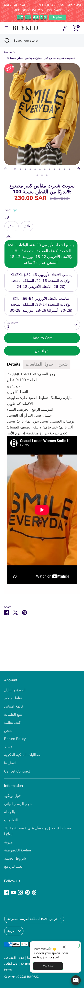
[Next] (78, 168)
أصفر (11, 226)
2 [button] (20, 169)
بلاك (27, 226)
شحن (8, 730)
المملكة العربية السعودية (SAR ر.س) (32, 919)
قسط (8, 746)
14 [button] (42, 175)
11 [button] (64, 169)
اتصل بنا (10, 763)
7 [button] (44, 169)
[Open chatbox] (76, 980)
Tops (14, 210)
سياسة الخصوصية (17, 850)
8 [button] (49, 169)
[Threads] (34, 892)
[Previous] (5, 168)
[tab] (13, 364)
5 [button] (35, 169)
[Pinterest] (27, 892)
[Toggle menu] (6, 28)
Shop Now (57, 17)
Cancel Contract (17, 771)
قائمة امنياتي (13, 706)
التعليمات (11, 820)
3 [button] (25, 169)
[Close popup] (64, 945)
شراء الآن (42, 351)
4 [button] (30, 169)
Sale (21, 958)
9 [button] (54, 169)
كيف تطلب (12, 722)
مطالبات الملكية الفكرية (22, 754)
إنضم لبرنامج (13, 866)
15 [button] (47, 175)
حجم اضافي (11, 964)
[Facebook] (6, 892)
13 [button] (37, 175)
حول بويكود (12, 795)
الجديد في (10, 958)
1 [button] (15, 169)
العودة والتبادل (14, 690)
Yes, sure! (47, 965)
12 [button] (69, 169)
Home (8, 52)
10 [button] (59, 169)
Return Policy (15, 738)
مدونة (8, 842)
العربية (11, 931)
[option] (42, 114)
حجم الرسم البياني (18, 803)
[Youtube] (13, 892)
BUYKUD (32, 977)
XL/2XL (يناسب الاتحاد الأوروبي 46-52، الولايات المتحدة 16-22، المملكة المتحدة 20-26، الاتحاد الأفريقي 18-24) (41, 280)
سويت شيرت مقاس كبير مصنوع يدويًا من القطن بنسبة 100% (39, 58)
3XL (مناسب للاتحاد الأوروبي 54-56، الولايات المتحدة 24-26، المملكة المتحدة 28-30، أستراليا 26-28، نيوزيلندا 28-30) (41, 304)
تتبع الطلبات (13, 714)
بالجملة (9, 811)
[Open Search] (6, 40)
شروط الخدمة (15, 858)
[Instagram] (20, 892)
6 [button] (40, 169)
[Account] (65, 26)
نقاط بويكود (13, 698)
